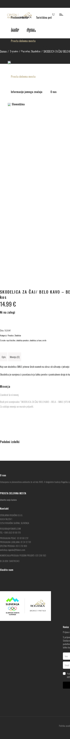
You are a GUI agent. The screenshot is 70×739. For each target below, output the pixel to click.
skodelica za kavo (35, 340)
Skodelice (18, 335)
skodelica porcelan (22, 340)
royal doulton (10, 340)
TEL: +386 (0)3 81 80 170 (10, 532)
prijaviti (29, 406)
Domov (3, 51)
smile (44, 340)
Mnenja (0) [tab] (15, 357)
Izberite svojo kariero (8, 499)
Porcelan (11, 335)
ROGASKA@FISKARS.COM (10, 528)
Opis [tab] (4, 357)
